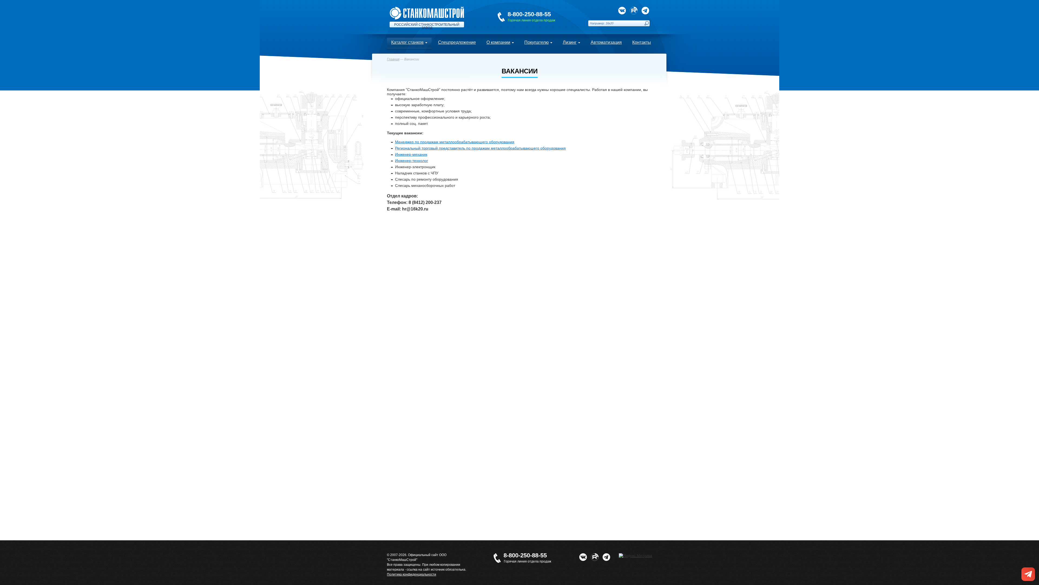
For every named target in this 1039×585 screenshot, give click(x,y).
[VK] (622, 10)
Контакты (641, 42)
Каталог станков (407, 42)
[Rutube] (633, 10)
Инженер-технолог (411, 160)
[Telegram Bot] (645, 10)
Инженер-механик (411, 154)
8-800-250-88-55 (529, 14)
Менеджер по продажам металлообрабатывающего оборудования (454, 142)
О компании (498, 42)
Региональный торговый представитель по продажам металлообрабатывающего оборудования (480, 148)
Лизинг (570, 42)
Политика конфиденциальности (411, 574)
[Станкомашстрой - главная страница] (426, 9)
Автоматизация (606, 42)
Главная (393, 59)
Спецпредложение (457, 42)
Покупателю (536, 42)
